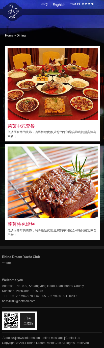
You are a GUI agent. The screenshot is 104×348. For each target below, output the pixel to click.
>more (6, 263)
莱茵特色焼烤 (21, 224)
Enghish (59, 5)
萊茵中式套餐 (21, 126)
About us (9, 338)
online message (53, 338)
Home (9, 35)
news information (28, 338)
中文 (44, 5)
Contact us (72, 338)
